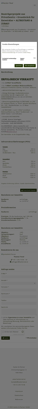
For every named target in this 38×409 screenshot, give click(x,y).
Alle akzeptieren (30, 65)
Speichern (19, 65)
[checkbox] (34, 58)
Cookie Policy (26, 52)
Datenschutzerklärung (8, 52)
